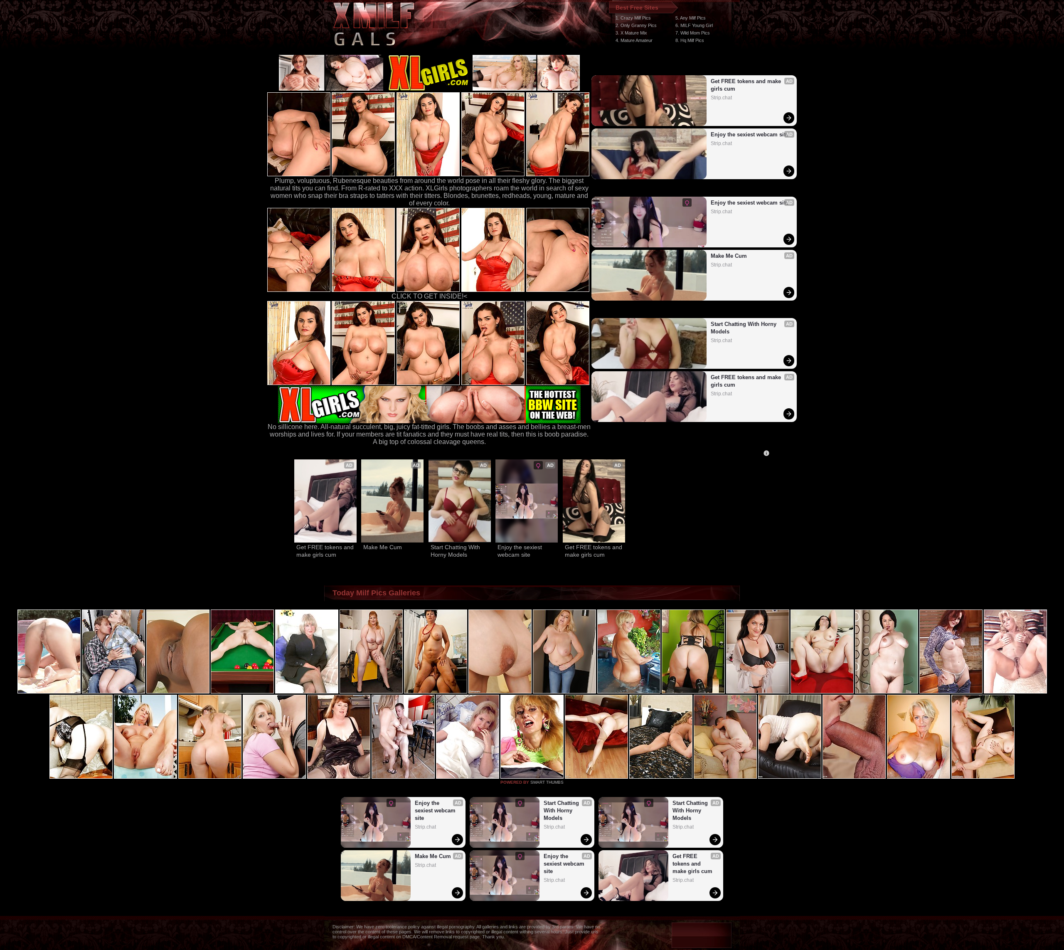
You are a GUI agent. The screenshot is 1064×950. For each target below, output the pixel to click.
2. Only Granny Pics (636, 25)
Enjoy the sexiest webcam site (749, 134)
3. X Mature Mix (631, 32)
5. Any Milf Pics (690, 17)
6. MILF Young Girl (694, 25)
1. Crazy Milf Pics (633, 17)
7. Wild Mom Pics (692, 32)
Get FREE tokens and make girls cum (747, 85)
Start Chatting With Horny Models (744, 328)
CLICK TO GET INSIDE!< (429, 296)
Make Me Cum (729, 256)
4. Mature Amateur (634, 40)
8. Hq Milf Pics (689, 40)
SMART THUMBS (547, 782)
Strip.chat (721, 98)
